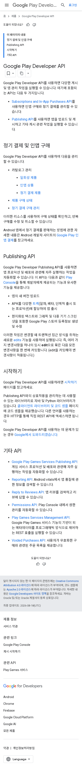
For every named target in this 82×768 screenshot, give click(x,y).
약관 (6, 748)
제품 (13, 16)
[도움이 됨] (28, 25)
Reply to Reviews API (28, 492)
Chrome (8, 703)
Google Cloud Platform (18, 717)
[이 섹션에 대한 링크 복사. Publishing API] (39, 256)
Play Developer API (43, 5)
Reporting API (22, 480)
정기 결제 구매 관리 (26, 208)
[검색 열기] (62, 5)
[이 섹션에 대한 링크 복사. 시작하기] (26, 371)
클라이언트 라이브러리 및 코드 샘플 (42, 406)
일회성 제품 (28, 178)
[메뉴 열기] (7, 5)
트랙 (36, 304)
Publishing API (23, 119)
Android (8, 697)
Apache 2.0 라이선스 (19, 589)
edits (17, 340)
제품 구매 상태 (22, 201)
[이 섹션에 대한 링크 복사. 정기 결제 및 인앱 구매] (54, 146)
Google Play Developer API (38, 16)
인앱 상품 (27, 185)
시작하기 (70, 382)
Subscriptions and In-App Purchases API (42, 102)
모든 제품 (9, 730)
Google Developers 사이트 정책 (27, 593)
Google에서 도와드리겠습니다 (36, 435)
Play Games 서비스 (15, 670)
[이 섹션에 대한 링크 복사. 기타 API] (25, 451)
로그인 (73, 5)
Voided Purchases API (28, 540)
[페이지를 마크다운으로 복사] (21, 73)
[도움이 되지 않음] (34, 25)
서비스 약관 (10, 626)
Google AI (9, 724)
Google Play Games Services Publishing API (44, 462)
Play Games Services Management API (41, 518)
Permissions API (24, 505)
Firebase (9, 710)
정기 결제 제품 (30, 193)
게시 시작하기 (11, 651)
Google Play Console (16, 644)
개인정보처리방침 (24, 748)
